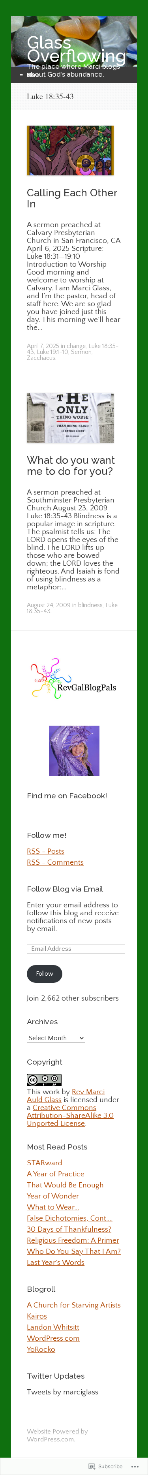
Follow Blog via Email (65, 889)
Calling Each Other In (72, 198)
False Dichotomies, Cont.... (69, 1218)
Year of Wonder (53, 1196)
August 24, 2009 (49, 605)
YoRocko (41, 1349)
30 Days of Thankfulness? (69, 1229)
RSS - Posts (45, 851)
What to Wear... (53, 1207)
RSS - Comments (55, 862)
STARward (44, 1163)
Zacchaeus (41, 358)
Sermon (81, 352)
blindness (90, 605)
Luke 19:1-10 (52, 352)
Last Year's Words (55, 1262)
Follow (44, 974)
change (76, 346)
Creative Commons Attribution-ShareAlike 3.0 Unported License (70, 1115)
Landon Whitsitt (53, 1327)
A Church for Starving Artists (74, 1305)
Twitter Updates (55, 1376)
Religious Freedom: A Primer (73, 1240)
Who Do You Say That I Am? (74, 1251)
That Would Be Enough (65, 1185)
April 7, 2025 (43, 346)
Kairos (37, 1316)
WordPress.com (53, 1338)
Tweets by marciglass (62, 1392)
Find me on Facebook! (67, 795)
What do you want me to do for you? (71, 465)
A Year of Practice (55, 1174)
